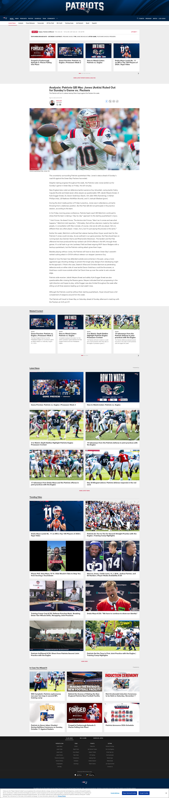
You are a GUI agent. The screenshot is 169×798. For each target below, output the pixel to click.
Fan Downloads (110, 755)
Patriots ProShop (110, 746)
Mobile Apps (110, 758)
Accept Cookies (144, 793)
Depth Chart (76, 749)
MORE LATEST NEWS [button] (84, 490)
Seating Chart (92, 758)
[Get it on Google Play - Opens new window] (90, 775)
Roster (76, 746)
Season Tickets (92, 752)
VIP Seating (92, 755)
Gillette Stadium (92, 760)
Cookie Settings (115, 793)
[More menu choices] (57, 18)
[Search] (137, 18)
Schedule (76, 760)
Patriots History (59, 760)
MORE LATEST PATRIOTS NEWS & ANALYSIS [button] (84, 77)
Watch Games (92, 763)
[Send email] (113, 102)
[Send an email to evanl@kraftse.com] (60, 105)
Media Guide (110, 760)
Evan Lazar (59, 100)
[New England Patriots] (84, 783)
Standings (76, 763)
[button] (80, 73)
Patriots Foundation (59, 758)
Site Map (59, 766)
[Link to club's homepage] (5, 18)
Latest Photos (59, 755)
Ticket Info (92, 746)
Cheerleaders (59, 763)
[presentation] (138, 74)
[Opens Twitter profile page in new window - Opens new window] (57, 105)
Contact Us (110, 766)
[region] (84, 793)
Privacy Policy (62, 796)
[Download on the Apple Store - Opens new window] (78, 774)
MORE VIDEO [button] (84, 661)
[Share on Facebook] (106, 102)
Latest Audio (59, 752)
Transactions (76, 758)
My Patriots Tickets (92, 749)
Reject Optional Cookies (129, 793)
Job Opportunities (110, 763)
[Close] (166, 793)
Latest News (59, 746)
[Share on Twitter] (110, 102)
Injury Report (76, 752)
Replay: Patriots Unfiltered (46, 32)
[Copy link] (117, 101)
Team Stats (76, 755)
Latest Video (59, 749)
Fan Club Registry (110, 749)
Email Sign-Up (110, 752)
